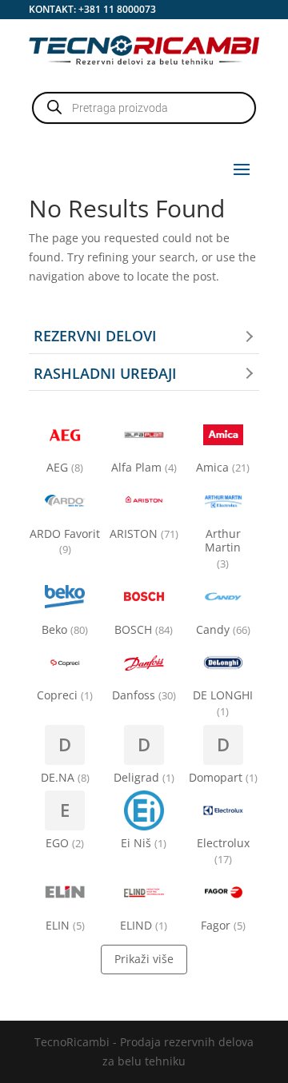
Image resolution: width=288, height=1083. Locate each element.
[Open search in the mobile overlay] (144, 108)
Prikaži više (144, 958)
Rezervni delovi (95, 335)
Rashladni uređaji (105, 373)
